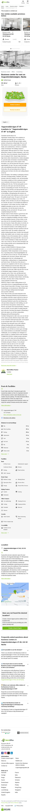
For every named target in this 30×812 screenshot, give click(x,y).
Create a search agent (7, 758)
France (17, 772)
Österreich (18, 777)
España (3, 795)
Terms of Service (14, 802)
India (16, 792)
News (17, 758)
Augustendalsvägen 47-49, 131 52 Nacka (12, 679)
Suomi (3, 780)
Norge (3, 777)
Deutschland (4, 782)
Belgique (3, 787)
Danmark (3, 772)
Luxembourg (4, 790)
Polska (17, 785)
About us (3, 760)
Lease (7, 6)
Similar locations (15, 104)
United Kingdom (5, 792)
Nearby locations (15, 109)
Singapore (18, 790)
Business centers (13, 6)
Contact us (4, 765)
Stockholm (21, 6)
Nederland (4, 785)
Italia (16, 775)
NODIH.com (19, 760)
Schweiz (17, 780)
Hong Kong (18, 787)
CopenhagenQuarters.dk (22, 767)
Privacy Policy (4, 802)
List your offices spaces (7, 763)
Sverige (3, 775)
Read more (9, 374)
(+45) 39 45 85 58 (5, 749)
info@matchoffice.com (6, 747)
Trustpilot (3, 723)
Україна (17, 782)
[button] (20, 20)
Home (2, 6)
